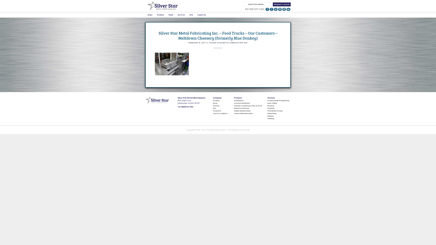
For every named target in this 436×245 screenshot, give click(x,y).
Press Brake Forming (274, 111)
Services (216, 106)
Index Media (245, 130)
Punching (270, 108)
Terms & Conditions (220, 113)
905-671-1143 (256, 8)
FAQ (214, 108)
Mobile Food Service (241, 108)
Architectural (238, 100)
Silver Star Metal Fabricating (162, 5)
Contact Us (217, 111)
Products (216, 100)
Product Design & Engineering (278, 100)
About (215, 103)
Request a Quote (282, 4)
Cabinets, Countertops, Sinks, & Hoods (248, 106)
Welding (270, 116)
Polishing (270, 119)
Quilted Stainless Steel (242, 111)
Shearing (270, 106)
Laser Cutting (272, 103)
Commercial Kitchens (242, 103)
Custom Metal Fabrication (243, 113)
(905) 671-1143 (187, 107)
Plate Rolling (271, 113)
